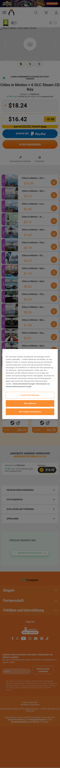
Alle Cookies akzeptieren (30, 412)
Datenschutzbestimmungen (24, 384)
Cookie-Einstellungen (30, 395)
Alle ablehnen (30, 403)
